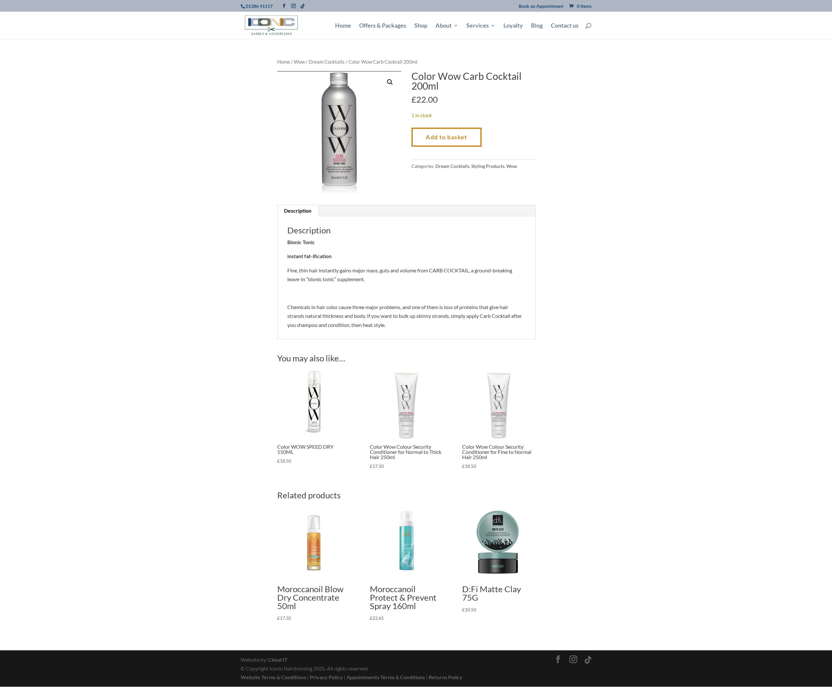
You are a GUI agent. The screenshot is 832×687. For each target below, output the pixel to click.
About (444, 26)
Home (343, 26)
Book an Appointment (541, 6)
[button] (390, 82)
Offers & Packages (382, 26)
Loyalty (513, 26)
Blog (537, 26)
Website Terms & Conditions (273, 677)
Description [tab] (297, 210)
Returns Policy (445, 677)
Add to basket (446, 137)
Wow (299, 62)
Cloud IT (278, 659)
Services (477, 26)
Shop (420, 26)
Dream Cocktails (326, 62)
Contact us (564, 26)
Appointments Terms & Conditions (385, 677)
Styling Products (487, 166)
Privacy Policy (326, 677)
